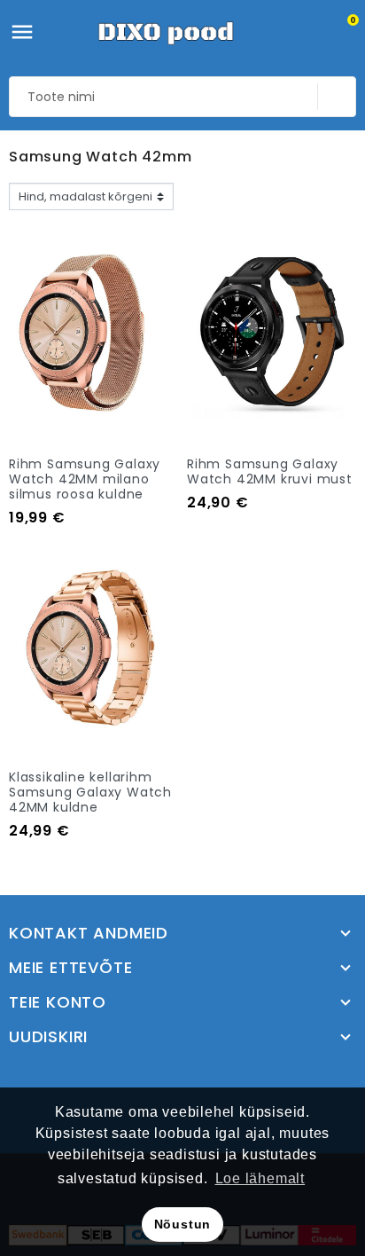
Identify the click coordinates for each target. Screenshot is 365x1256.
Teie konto (57, 1002)
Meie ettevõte (70, 967)
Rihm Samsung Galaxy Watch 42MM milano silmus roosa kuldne (84, 479)
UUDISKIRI (48, 1037)
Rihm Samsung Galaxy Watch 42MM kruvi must (270, 471)
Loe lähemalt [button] (260, 1178)
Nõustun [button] (183, 1224)
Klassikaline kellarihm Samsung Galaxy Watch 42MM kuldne (90, 792)
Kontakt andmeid (88, 933)
